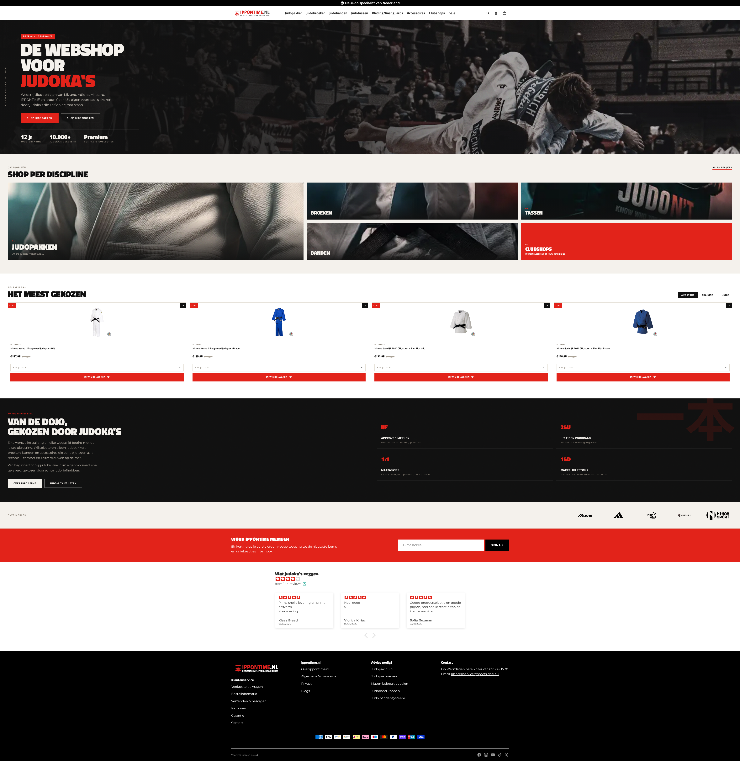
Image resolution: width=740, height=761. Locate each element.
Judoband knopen (385, 691)
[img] (372, 579)
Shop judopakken (39, 118)
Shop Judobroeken (80, 118)
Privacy (306, 683)
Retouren (238, 708)
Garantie (237, 715)
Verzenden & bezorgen (249, 701)
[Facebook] (479, 755)
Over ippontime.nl (315, 669)
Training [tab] (707, 295)
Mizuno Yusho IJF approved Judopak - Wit (32, 348)
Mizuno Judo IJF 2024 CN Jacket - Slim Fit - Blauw (583, 348)
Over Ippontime (24, 483)
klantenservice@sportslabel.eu (475, 674)
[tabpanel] (370, 343)
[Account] (496, 13)
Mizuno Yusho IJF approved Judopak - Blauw (216, 348)
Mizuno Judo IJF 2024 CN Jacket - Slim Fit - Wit (399, 348)
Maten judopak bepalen (389, 683)
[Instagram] (486, 755)
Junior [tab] (725, 295)
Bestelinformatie (244, 694)
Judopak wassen (384, 676)
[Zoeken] (488, 13)
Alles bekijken (722, 167)
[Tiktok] (499, 755)
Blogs (305, 691)
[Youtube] (493, 755)
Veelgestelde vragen (247, 687)
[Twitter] (506, 755)
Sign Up (497, 545)
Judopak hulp (382, 669)
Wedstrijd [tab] (688, 295)
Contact (237, 723)
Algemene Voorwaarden (320, 676)
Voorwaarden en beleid (244, 754)
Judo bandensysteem (388, 698)
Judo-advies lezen (63, 483)
